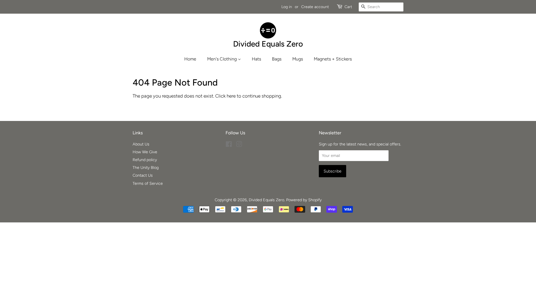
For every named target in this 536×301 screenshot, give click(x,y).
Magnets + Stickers (333, 59)
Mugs (297, 59)
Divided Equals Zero (266, 199)
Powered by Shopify (304, 199)
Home (190, 59)
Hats (256, 59)
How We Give (145, 151)
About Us (141, 144)
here (231, 96)
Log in (286, 6)
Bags (276, 59)
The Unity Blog (146, 167)
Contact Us (143, 175)
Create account (315, 6)
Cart (348, 6)
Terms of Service (148, 183)
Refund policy (145, 159)
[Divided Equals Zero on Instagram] (239, 145)
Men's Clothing (222, 59)
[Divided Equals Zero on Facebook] (229, 145)
